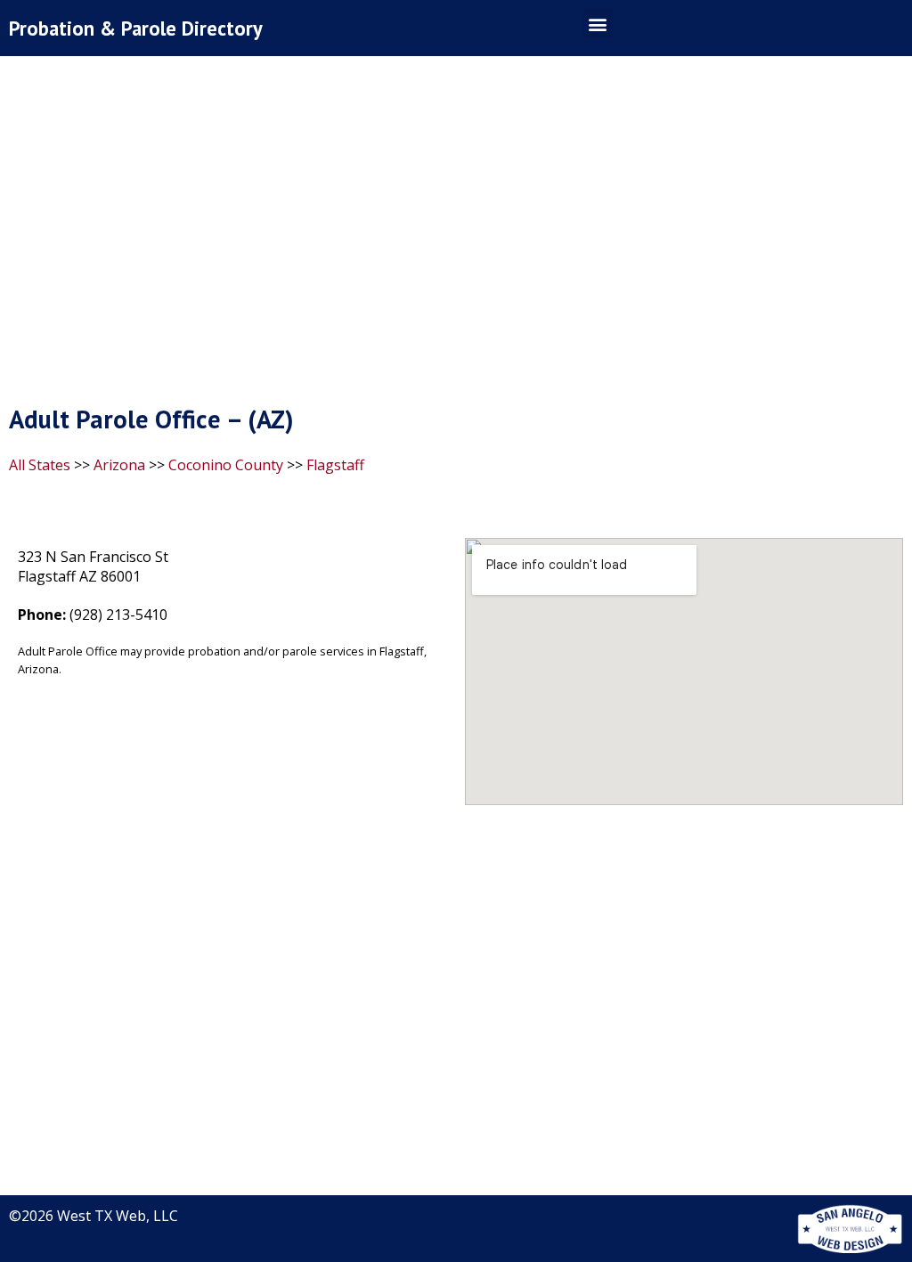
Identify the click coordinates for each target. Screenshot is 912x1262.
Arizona (119, 465)
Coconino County (225, 465)
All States (39, 465)
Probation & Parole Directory (136, 28)
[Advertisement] (456, 234)
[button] (598, 23)
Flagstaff (335, 465)
